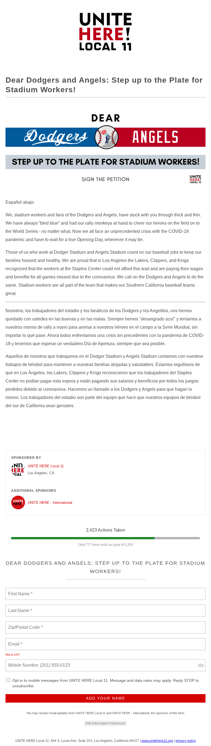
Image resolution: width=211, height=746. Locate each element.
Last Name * (19, 607)
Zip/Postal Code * (24, 624)
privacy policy (186, 741)
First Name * (19, 590)
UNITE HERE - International (50, 503)
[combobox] (200, 665)
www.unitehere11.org (157, 741)
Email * (15, 640)
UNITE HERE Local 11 (46, 466)
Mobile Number (22, 662)
